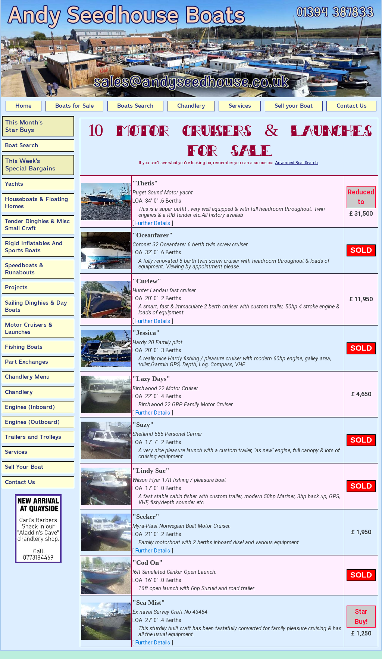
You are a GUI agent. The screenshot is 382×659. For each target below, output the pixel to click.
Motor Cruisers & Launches (29, 328)
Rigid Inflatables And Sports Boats (34, 247)
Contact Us (351, 105)
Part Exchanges (26, 361)
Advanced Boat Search (296, 162)
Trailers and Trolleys (33, 437)
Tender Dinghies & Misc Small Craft (37, 225)
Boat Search (21, 145)
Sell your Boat (294, 105)
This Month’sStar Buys (24, 126)
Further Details (152, 223)
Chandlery (191, 105)
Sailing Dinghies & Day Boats (36, 306)
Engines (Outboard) (32, 422)
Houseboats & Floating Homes (36, 203)
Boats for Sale (74, 105)
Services (240, 105)
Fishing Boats (24, 347)
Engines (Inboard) (30, 407)
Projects (16, 287)
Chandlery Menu (27, 376)
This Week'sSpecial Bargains (30, 164)
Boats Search (135, 105)
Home (23, 105)
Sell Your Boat (24, 467)
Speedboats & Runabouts (24, 269)
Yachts (14, 184)
